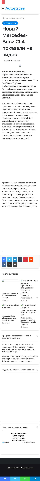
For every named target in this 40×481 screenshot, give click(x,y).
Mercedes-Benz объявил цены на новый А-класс (9, 318)
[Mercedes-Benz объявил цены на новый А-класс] (10, 309)
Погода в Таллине (18, 438)
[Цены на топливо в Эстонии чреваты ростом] (10, 285)
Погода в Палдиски (18, 440)
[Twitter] (9, 259)
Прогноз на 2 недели (29, 442)
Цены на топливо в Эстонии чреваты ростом (10, 295)
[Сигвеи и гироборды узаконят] (29, 287)
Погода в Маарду (18, 435)
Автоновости (17, 18)
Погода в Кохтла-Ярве (18, 433)
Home (7, 18)
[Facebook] (4, 259)
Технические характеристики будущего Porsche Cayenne (28, 321)
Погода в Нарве (18, 437)
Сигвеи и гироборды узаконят (29, 297)
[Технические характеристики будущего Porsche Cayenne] (29, 310)
